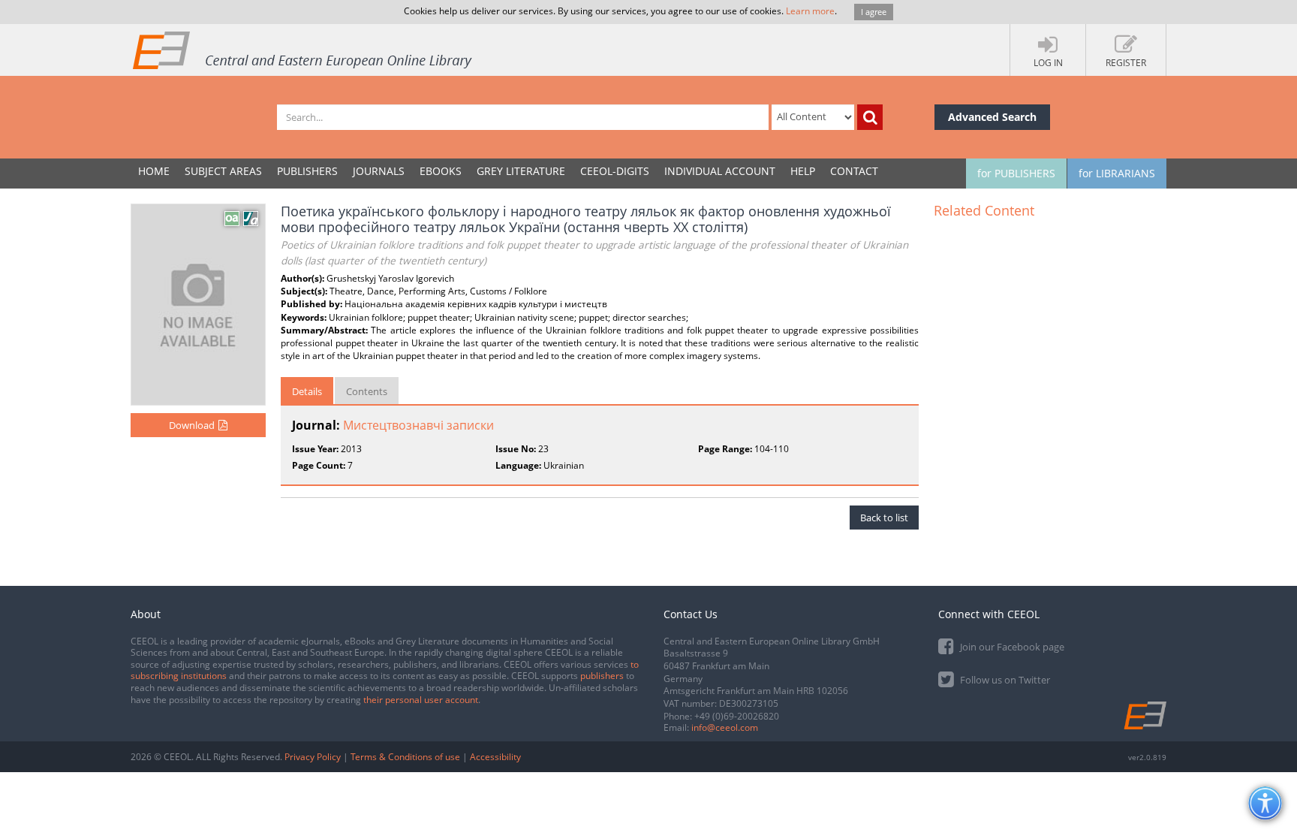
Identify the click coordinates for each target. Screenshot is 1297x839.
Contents (366, 391)
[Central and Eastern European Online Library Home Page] (303, 49)
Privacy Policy (312, 756)
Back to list (884, 517)
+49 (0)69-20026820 (736, 716)
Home (154, 171)
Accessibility (495, 756)
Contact (854, 171)
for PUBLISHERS (1016, 173)
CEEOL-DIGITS (614, 171)
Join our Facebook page (1011, 646)
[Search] (870, 117)
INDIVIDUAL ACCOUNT (719, 171)
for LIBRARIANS (1117, 173)
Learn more (810, 11)
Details (307, 391)
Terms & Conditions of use (405, 756)
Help (802, 171)
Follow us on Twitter (1004, 680)
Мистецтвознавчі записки (418, 425)
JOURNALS (379, 171)
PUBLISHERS (307, 171)
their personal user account (420, 699)
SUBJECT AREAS (223, 171)
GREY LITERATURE (521, 171)
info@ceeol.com (724, 727)
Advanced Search (992, 117)
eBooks (441, 171)
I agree (873, 11)
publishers (602, 675)
